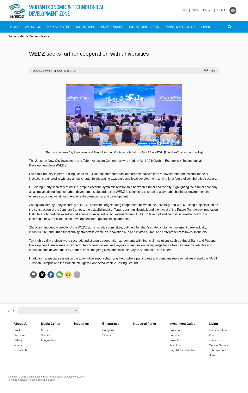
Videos (18, 345)
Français (207, 10)
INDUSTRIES (85, 26)
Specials (46, 335)
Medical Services (219, 345)
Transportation (218, 330)
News (44, 330)
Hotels (213, 355)
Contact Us (20, 350)
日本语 (195, 10)
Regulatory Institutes (182, 350)
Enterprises (112, 26)
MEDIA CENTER (59, 26)
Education (215, 340)
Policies (174, 335)
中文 (185, 10)
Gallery (18, 340)
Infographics (48, 340)
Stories (106, 335)
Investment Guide (180, 26)
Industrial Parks (144, 26)
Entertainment (217, 350)
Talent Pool (176, 345)
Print (212, 70)
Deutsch (221, 10)
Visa (211, 335)
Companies (109, 330)
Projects (174, 340)
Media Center (28, 36)
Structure (19, 335)
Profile (17, 330)
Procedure (176, 330)
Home (15, 26)
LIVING (206, 26)
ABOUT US (33, 26)
